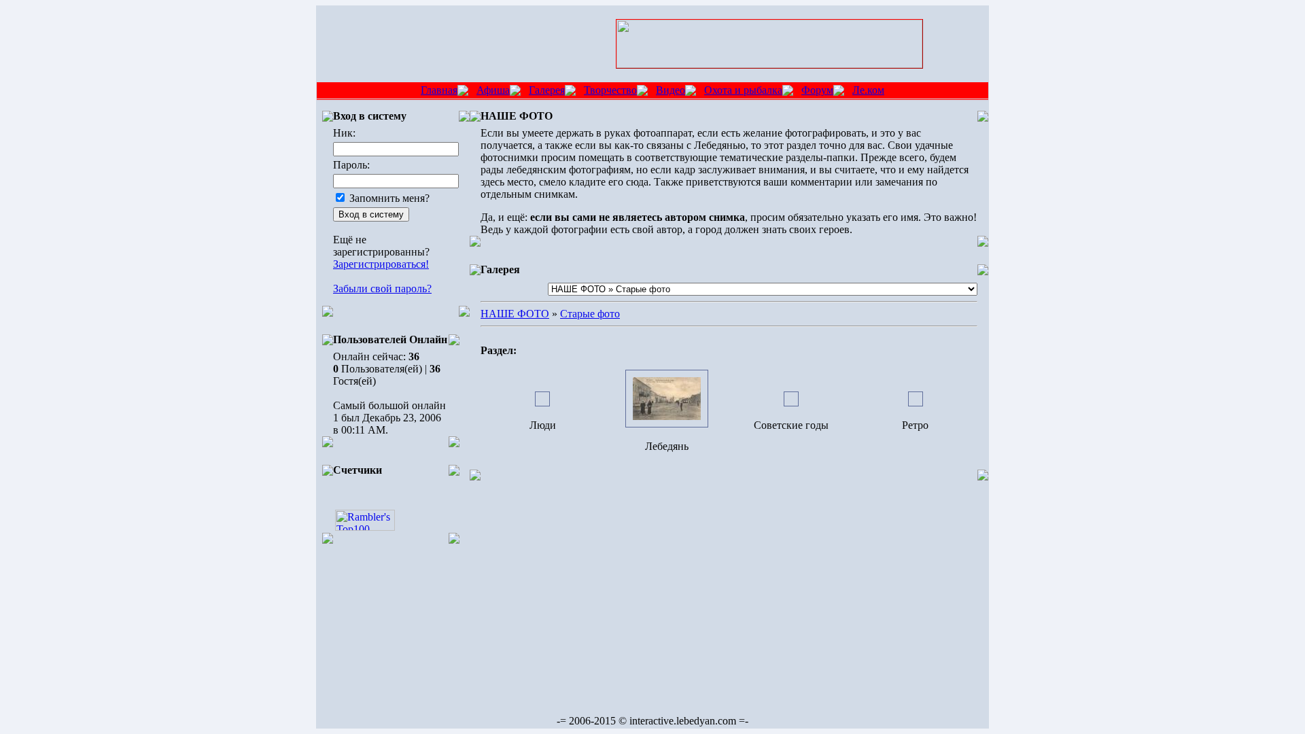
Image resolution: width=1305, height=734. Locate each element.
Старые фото (590, 313)
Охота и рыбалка (743, 90)
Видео (670, 90)
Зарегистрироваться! (381, 264)
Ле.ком (868, 90)
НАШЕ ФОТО (515, 313)
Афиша (493, 90)
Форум (817, 90)
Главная (439, 90)
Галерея (547, 90)
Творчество (610, 90)
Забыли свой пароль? (382, 288)
